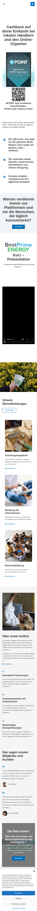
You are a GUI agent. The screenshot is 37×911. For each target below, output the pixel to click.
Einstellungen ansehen (18, 904)
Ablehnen (18, 898)
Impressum (23, 908)
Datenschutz (15, 908)
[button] (34, 871)
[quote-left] (3, 766)
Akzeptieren (18, 893)
